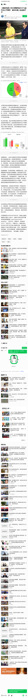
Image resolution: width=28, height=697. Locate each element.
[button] (4, 695)
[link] (9, 695)
